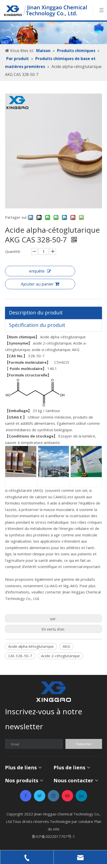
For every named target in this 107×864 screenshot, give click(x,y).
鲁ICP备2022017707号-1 (53, 836)
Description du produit (36, 312)
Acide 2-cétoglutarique (60, 655)
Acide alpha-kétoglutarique (31, 646)
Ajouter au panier (37, 284)
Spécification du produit (37, 325)
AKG (66, 646)
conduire (85, 821)
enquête (37, 271)
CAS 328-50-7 (20, 655)
